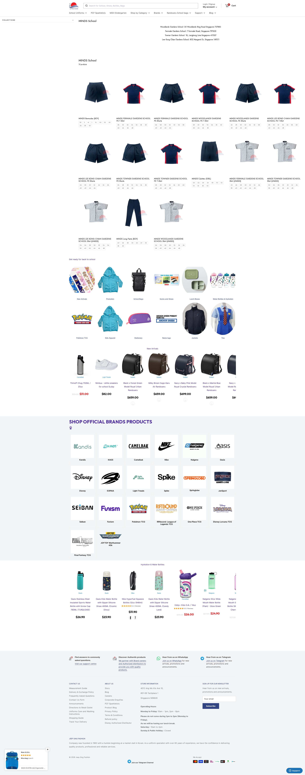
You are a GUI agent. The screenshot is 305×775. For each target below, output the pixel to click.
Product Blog (111, 707)
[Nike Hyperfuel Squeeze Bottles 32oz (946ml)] (106, 580)
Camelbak (159, 599)
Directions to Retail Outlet (80, 707)
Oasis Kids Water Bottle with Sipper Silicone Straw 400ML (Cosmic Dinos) (80, 604)
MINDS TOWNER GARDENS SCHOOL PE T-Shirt (170, 180)
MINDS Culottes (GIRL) (201, 179)
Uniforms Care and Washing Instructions (81, 712)
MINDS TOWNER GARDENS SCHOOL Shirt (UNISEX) (283, 180)
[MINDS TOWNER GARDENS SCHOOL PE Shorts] (134, 154)
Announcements (76, 703)
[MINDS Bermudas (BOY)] (96, 93)
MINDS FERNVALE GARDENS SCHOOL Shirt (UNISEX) (247, 180)
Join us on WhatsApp (172, 661)
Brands (157, 13)
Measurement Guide (78, 688)
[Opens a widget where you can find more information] (294, 771)
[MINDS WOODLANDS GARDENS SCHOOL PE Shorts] (247, 93)
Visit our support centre (85, 663)
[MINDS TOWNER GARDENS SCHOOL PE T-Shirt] (171, 154)
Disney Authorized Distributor (118, 723)
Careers (108, 696)
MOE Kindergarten (118, 13)
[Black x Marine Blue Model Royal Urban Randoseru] (185, 364)
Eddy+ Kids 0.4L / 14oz (159, 605)
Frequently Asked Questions (81, 696)
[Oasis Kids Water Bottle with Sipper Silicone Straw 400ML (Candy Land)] (133, 580)
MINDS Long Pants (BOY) (127, 239)
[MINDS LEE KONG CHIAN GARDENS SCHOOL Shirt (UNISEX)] (96, 214)
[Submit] (86, 5)
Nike (106, 593)
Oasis (80, 593)
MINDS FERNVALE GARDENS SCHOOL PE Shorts (171, 119)
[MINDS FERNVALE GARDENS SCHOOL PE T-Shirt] (134, 93)
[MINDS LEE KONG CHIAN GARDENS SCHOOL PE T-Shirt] (285, 93)
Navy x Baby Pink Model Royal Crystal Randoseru (159, 385)
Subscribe (211, 706)
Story (107, 688)
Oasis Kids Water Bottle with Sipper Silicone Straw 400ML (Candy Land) (132, 604)
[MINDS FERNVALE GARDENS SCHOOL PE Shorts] (171, 93)
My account (209, 7)
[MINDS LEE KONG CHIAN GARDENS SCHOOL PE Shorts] (96, 154)
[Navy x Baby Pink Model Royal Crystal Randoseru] (159, 364)
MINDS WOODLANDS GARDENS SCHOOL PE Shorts (244, 119)
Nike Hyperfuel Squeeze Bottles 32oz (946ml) (106, 601)
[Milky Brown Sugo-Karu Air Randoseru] (133, 364)
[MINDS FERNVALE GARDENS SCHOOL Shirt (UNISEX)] (247, 154)
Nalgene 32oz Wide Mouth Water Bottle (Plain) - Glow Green (185, 602)
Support (198, 13)
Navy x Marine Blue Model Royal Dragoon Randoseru (211, 386)
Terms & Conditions (113, 715)
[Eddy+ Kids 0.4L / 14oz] (159, 583)
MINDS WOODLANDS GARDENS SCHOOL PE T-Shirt (206, 119)
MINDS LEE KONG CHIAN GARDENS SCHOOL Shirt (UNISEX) (95, 240)
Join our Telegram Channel (142, 763)
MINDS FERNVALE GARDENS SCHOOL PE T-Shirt (133, 119)
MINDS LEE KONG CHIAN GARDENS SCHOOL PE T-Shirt (283, 119)
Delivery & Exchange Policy (81, 692)
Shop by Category (139, 13)
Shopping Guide (76, 718)
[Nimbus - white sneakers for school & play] (80, 364)
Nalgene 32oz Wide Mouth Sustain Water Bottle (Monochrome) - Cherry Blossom (211, 604)
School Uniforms (76, 13)
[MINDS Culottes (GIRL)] (209, 154)
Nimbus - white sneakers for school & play (80, 385)
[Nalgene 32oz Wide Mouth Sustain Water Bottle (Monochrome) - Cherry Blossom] (211, 580)
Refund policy (111, 719)
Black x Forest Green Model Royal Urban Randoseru (106, 386)
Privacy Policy (111, 711)
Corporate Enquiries (114, 700)
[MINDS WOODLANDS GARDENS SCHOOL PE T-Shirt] (209, 93)
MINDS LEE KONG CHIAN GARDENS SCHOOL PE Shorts (95, 180)
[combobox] (140, 5)
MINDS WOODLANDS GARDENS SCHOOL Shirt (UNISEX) (168, 240)
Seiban (106, 377)
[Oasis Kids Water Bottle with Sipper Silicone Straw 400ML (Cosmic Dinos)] (80, 580)
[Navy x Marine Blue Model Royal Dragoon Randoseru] (211, 364)
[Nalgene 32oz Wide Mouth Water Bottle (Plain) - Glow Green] (185, 580)
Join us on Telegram (215, 661)
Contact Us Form (76, 700)
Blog (211, 13)
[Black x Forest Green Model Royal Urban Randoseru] (106, 364)
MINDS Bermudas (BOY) (89, 118)
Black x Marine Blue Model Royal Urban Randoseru (185, 386)
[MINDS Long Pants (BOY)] (134, 214)
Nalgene (185, 593)
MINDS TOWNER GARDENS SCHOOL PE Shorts (133, 180)
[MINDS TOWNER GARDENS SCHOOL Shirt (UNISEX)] (285, 154)
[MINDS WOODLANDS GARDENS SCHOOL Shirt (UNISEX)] (171, 214)
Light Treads (80, 377)
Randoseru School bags (177, 13)
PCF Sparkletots (98, 13)
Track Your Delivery (78, 722)
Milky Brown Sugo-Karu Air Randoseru (132, 385)
